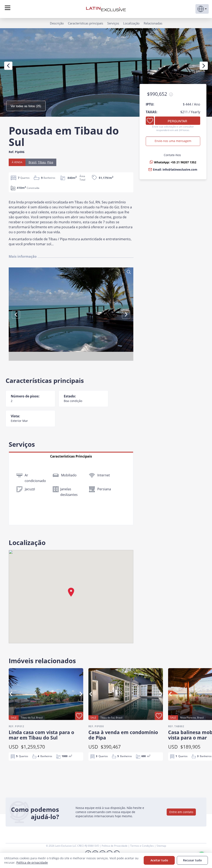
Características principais (85, 23)
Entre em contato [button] (181, 812)
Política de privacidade (32, 862)
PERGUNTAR (177, 121)
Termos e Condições (142, 845)
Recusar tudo (192, 860)
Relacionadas (153, 23)
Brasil (32, 162)
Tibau (42, 162)
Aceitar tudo (159, 860)
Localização (131, 23)
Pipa (50, 162)
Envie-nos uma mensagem (173, 141)
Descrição (57, 23)
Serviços (113, 23)
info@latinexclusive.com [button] (180, 169)
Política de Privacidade (115, 845)
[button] (202, 9)
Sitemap (161, 845)
